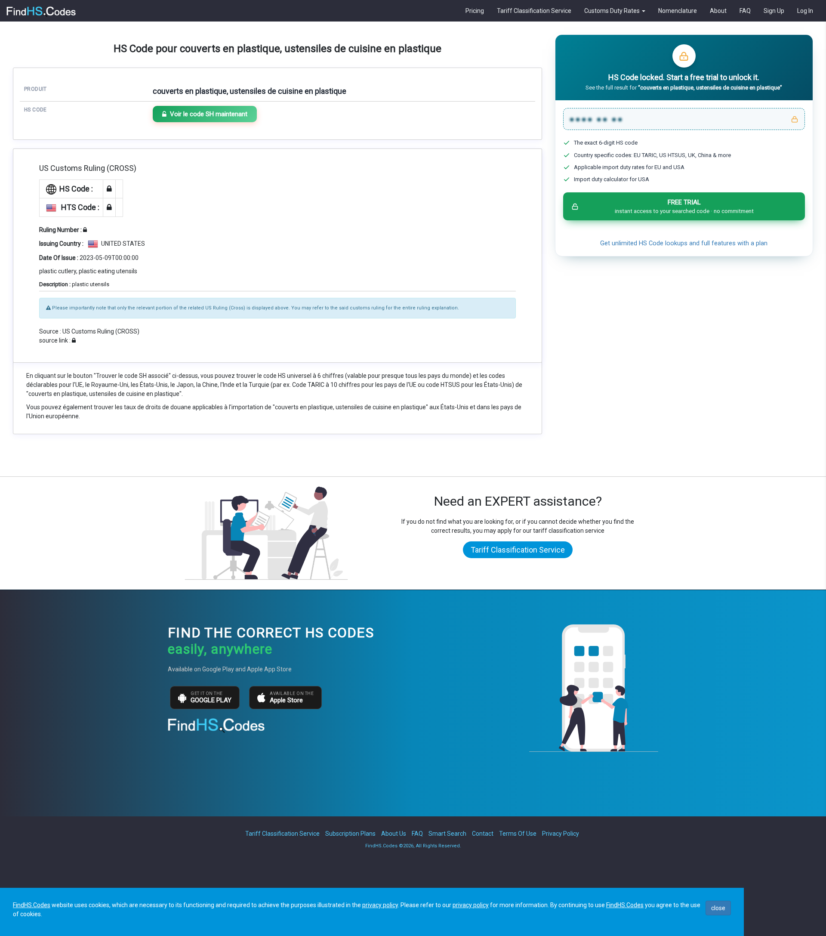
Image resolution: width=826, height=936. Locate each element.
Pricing (474, 10)
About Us (393, 833)
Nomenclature (677, 10)
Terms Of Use (517, 833)
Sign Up (774, 10)
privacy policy (380, 905)
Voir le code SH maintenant (208, 114)
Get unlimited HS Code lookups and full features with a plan (683, 243)
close (718, 908)
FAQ (745, 10)
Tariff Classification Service (534, 10)
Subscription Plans (350, 833)
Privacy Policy (560, 833)
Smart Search (447, 833)
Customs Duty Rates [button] (612, 10)
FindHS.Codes (31, 905)
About (718, 10)
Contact (482, 833)
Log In (805, 10)
